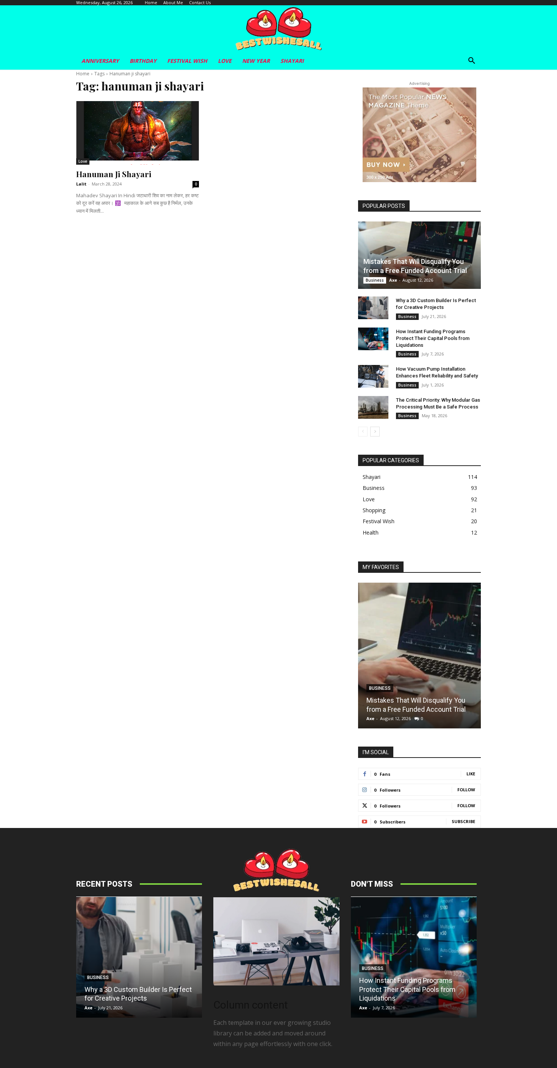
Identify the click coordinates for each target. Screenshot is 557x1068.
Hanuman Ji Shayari (113, 173)
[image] (276, 941)
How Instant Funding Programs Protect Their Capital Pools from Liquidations (432, 338)
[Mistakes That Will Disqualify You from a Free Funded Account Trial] (419, 255)
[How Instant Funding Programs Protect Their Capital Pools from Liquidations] (373, 338)
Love (82, 161)
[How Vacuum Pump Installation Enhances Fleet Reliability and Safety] (373, 376)
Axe (393, 280)
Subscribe (463, 821)
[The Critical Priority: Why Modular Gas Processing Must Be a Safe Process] (373, 407)
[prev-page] (363, 432)
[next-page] (375, 432)
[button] (472, 61)
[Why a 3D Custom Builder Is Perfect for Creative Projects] (373, 307)
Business (375, 280)
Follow (466, 789)
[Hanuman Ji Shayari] (137, 133)
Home (82, 73)
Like (470, 773)
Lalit (81, 184)
